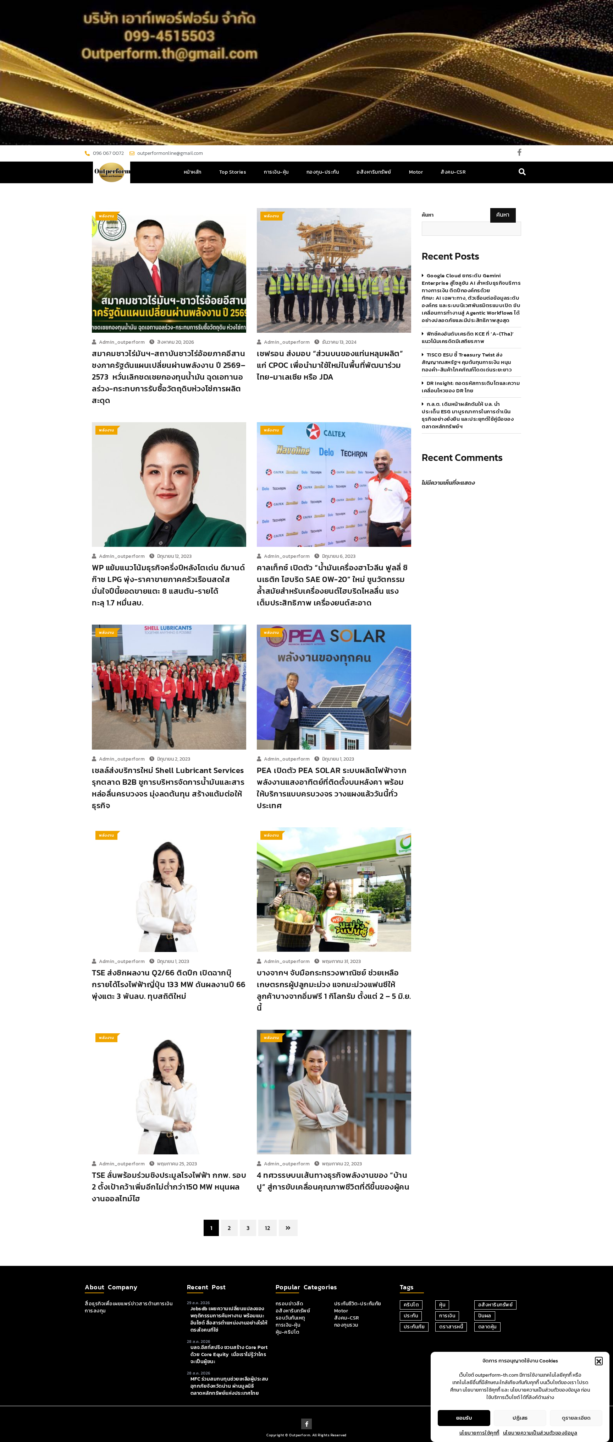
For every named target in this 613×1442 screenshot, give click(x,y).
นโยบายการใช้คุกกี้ (479, 1433)
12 (267, 1228)
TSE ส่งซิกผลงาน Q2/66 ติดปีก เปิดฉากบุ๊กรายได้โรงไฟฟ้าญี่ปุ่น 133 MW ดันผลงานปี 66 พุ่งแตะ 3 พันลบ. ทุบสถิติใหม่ (169, 984)
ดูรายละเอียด (576, 1418)
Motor (416, 172)
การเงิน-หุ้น (276, 172)
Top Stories (233, 172)
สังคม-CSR (453, 172)
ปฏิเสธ (520, 1418)
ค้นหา (427, 215)
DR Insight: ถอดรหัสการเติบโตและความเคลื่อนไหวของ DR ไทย (471, 386)
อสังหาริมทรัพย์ (374, 172)
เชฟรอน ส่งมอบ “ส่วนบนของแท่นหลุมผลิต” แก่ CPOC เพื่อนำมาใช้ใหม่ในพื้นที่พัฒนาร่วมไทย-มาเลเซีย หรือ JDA (330, 365)
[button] (598, 1360)
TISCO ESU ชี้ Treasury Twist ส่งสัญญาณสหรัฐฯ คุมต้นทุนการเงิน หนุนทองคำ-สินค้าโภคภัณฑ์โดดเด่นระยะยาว (467, 362)
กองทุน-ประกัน (322, 172)
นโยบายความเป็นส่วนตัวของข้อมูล (540, 1433)
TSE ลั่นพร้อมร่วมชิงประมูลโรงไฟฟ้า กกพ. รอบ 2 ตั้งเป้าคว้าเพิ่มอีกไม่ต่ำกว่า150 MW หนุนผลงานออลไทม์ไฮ (169, 1186)
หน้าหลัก (192, 172)
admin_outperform (122, 342)
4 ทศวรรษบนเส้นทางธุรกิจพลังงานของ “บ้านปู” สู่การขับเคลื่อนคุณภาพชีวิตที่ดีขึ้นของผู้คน (333, 1181)
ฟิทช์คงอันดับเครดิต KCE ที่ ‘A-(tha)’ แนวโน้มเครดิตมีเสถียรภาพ (468, 337)
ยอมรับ (464, 1418)
